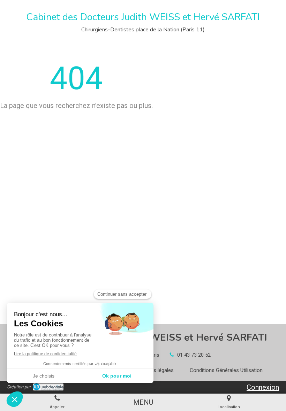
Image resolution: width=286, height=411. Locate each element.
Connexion (263, 387)
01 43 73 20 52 (194, 355)
